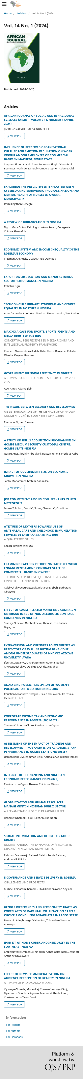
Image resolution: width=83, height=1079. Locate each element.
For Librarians (14, 1037)
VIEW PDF (16, 136)
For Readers (13, 1025)
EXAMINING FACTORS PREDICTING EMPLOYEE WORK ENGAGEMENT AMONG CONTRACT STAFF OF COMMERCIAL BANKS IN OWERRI (40, 572)
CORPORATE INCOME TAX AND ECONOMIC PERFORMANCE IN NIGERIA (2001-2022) (33, 718)
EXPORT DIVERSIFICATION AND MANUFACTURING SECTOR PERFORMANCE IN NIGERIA (38, 279)
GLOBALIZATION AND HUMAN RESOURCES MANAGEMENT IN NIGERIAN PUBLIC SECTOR (35, 806)
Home (7, 13)
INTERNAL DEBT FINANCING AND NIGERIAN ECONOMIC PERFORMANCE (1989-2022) (34, 777)
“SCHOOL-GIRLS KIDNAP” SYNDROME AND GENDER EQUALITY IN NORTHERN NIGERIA (40, 306)
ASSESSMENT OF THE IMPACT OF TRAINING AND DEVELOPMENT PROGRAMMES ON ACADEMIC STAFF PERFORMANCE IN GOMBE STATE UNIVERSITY (40, 748)
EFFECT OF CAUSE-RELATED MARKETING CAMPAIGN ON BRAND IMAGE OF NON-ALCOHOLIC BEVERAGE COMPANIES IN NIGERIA (40, 614)
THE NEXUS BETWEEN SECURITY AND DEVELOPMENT (40, 411)
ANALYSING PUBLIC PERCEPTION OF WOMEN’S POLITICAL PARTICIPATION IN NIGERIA (37, 687)
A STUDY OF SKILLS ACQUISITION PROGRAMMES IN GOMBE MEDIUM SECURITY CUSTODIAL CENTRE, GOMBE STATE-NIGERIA (40, 444)
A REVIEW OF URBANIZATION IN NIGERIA (32, 222)
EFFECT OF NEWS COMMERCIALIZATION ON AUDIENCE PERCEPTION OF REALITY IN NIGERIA (37, 978)
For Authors (13, 1031)
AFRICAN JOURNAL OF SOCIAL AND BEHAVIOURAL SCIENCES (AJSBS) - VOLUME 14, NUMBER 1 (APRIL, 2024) (39, 120)
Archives (22, 13)
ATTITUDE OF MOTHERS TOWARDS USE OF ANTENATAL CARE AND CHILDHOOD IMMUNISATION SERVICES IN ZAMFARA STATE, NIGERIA (40, 533)
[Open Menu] (4, 4)
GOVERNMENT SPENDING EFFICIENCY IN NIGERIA (40, 377)
